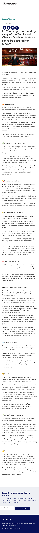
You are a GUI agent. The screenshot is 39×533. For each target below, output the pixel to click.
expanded (15, 252)
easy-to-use (9, 387)
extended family (14, 300)
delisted (17, 335)
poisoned (16, 216)
